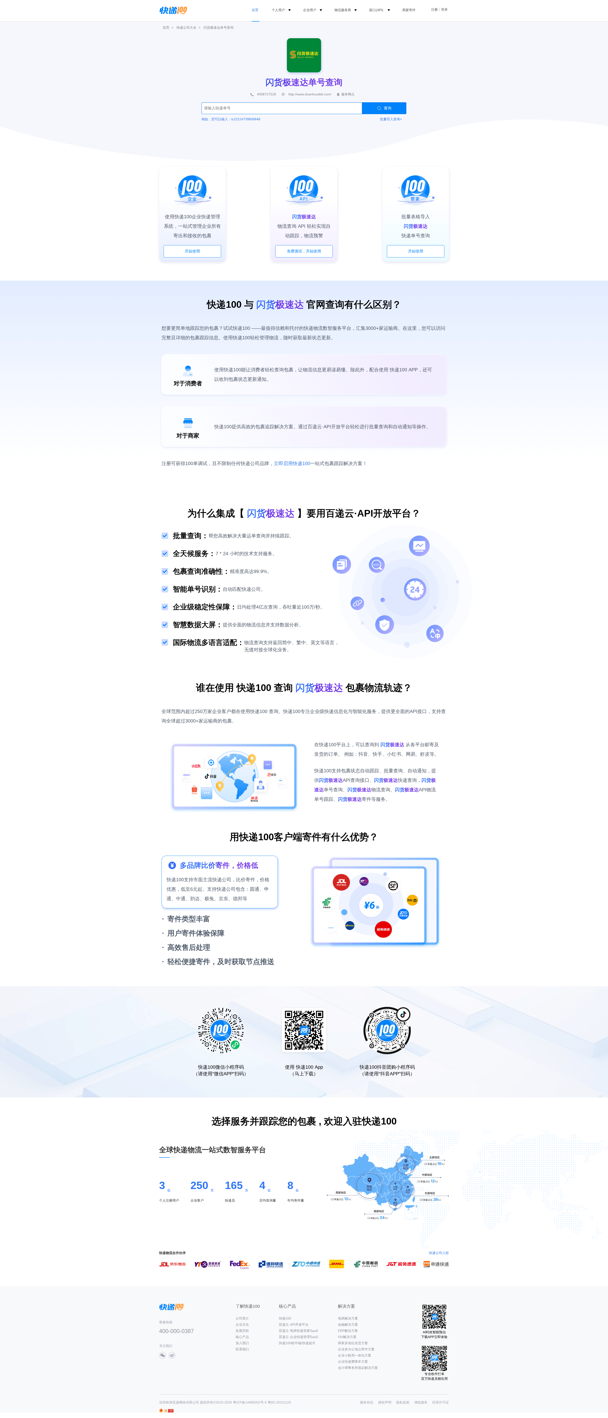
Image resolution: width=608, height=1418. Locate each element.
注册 (434, 9)
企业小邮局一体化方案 (354, 1355)
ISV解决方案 (347, 1337)
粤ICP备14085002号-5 (250, 1402)
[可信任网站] (169, 1411)
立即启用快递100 (292, 463)
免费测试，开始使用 (304, 251)
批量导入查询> (391, 119)
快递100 (285, 1318)
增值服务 (421, 1402)
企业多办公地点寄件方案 (356, 1349)
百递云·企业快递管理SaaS (298, 1337)
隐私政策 (402, 1402)
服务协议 (366, 1402)
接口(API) (376, 10)
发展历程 (242, 1331)
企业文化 (242, 1324)
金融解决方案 (348, 1324)
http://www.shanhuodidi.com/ (309, 94)
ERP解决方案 (348, 1331)
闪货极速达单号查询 (218, 27)
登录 (444, 9)
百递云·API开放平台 (294, 1324)
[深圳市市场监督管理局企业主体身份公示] (161, 1411)
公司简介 (242, 1318)
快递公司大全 (186, 27)
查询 (387, 108)
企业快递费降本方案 (353, 1361)
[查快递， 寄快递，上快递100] (172, 10)
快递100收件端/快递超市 (297, 1343)
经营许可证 (440, 1402)
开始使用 (192, 251)
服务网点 (348, 94)
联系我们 (242, 1349)
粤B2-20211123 (279, 1402)
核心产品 (242, 1337)
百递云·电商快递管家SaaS (298, 1331)
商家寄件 (409, 10)
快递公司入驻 (439, 1253)
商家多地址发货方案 (353, 1343)
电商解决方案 (348, 1318)
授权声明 (384, 1402)
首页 (255, 10)
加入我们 (242, 1343)
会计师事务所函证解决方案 (358, 1368)
